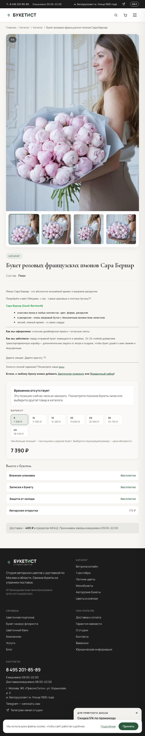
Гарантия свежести (89, 624)
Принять (128, 726)
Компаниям (13, 637)
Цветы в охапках (87, 598)
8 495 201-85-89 (19, 4)
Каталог (24, 27)
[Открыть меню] (135, 15)
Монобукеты (84, 586)
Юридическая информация (94, 649)
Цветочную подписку (71, 373)
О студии (82, 630)
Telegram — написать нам (23, 704)
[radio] (19, 419)
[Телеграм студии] (123, 4)
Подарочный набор (102, 373)
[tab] (24, 229)
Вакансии (82, 643)
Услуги (10, 643)
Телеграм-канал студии (27, 710)
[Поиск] (116, 15)
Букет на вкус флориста (22, 624)
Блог (9, 649)
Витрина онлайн (87, 566)
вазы (61, 366)
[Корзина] (125, 15)
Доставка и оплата (88, 617)
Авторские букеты (88, 592)
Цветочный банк (17, 630)
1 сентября (83, 573)
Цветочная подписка (20, 617)
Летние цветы (85, 579)
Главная (11, 27)
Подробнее (108, 726)
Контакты (82, 637)
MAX (134, 4)
